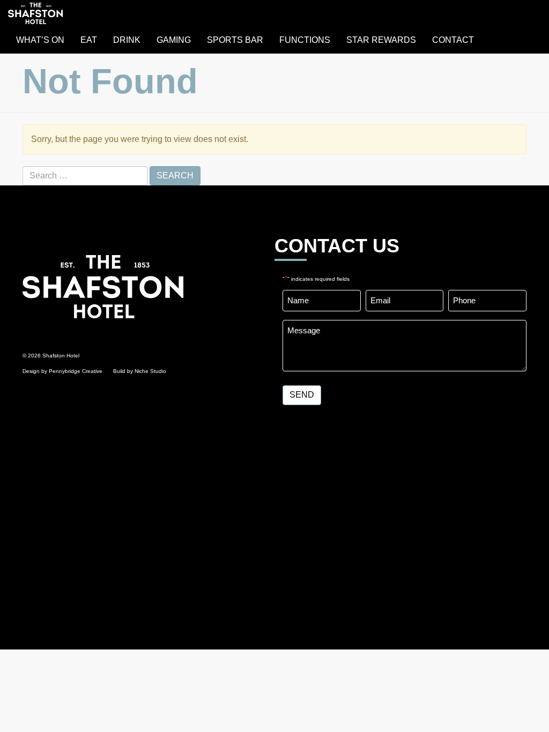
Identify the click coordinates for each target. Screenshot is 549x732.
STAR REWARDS (381, 39)
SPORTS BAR (235, 39)
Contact (453, 39)
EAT (88, 39)
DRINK (126, 39)
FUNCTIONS (304, 39)
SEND (302, 394)
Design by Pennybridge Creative (62, 371)
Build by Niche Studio (139, 371)
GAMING (174, 39)
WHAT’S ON (40, 39)
